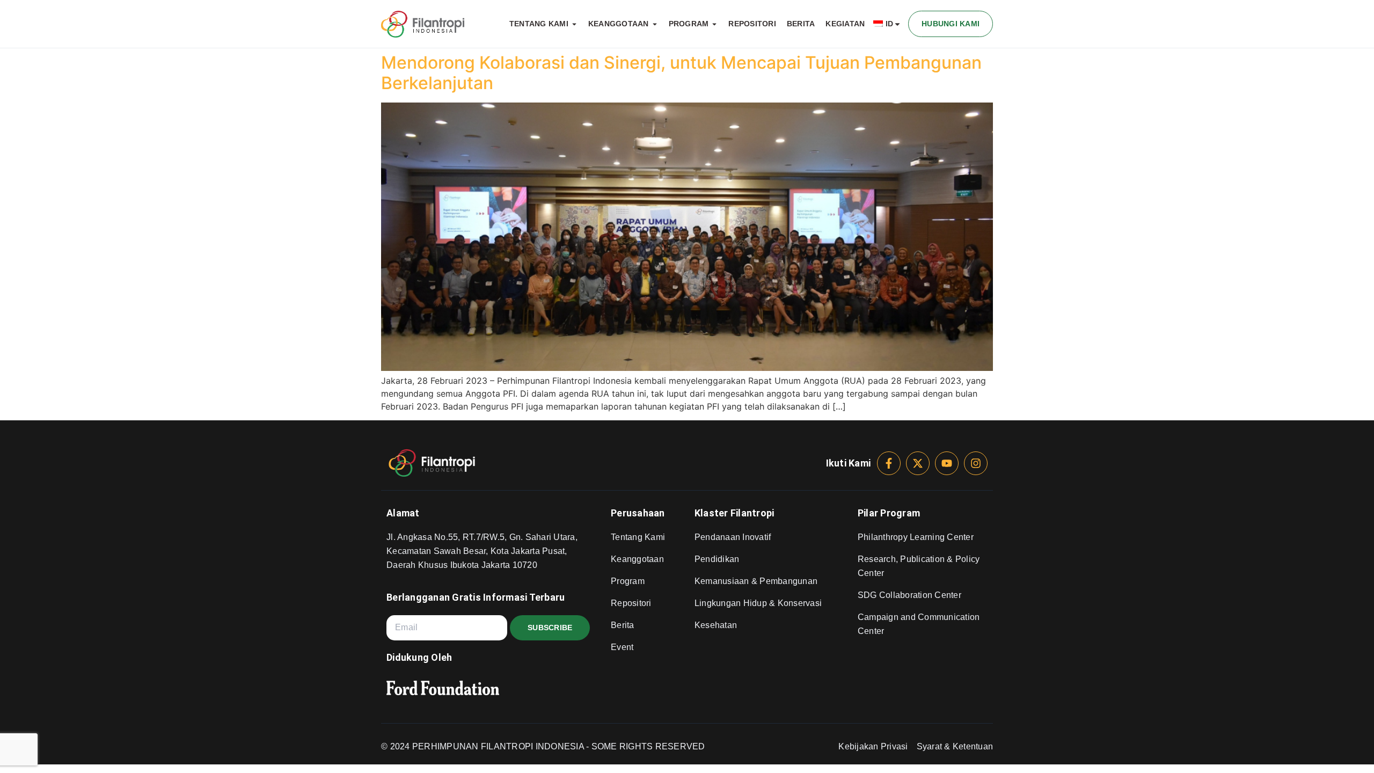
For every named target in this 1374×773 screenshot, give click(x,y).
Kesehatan (716, 625)
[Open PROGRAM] (714, 24)
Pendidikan (717, 559)
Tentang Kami (638, 537)
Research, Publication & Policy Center (919, 566)
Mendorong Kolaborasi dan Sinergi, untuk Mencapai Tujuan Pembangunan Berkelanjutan (681, 72)
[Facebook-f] (889, 463)
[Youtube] (947, 463)
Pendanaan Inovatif (733, 537)
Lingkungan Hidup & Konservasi (758, 603)
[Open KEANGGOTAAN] (655, 24)
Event (622, 647)
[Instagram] (976, 463)
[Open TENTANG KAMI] (574, 24)
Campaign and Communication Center (919, 624)
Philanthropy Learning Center (916, 537)
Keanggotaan (637, 559)
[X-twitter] (918, 463)
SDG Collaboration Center (909, 595)
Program (628, 581)
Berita (622, 625)
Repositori (631, 603)
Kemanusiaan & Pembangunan (756, 581)
